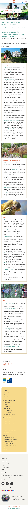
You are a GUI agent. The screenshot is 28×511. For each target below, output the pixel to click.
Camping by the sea (8, 420)
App (3, 469)
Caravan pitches (7, 412)
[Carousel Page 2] (11, 296)
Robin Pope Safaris (8, 396)
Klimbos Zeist (7, 328)
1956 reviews (6, 366)
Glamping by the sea (8, 443)
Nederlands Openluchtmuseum (11, 120)
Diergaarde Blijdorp (8, 269)
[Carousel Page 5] (15, 296)
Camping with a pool (9, 441)
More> (5, 449)
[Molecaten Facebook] (2, 483)
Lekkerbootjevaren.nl (9, 319)
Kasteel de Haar (7, 100)
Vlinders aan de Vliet (9, 276)
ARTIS (5, 262)
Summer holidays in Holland (10, 439)
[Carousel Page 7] (18, 296)
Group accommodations (9, 414)
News (3, 465)
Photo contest (5, 467)
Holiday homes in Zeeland (10, 430)
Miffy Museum (7, 67)
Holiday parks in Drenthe (10, 422)
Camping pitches (8, 410)
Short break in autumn (9, 447)
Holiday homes (7, 402)
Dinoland (6, 192)
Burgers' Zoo (7, 236)
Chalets (5, 404)
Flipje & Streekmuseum (9, 79)
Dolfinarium (7, 248)
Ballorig (6, 162)
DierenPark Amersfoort (9, 229)
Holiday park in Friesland (10, 428)
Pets (5, 394)
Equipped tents (7, 406)
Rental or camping (9, 27)
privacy (9, 508)
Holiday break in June (9, 437)
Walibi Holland (7, 187)
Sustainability (5, 463)
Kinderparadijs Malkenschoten (11, 176)
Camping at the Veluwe (9, 426)
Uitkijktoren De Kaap (9, 303)
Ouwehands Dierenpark (9, 219)
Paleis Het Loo (7, 114)
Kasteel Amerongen (8, 85)
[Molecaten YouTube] (11, 483)
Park (2, 27)
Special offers (7, 392)
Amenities (18, 27)
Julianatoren (14, 169)
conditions (18, 508)
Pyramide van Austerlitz (9, 308)
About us (4, 461)
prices (13, 508)
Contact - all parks (6, 479)
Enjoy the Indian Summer (10, 445)
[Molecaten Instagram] (7, 483)
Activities (24, 27)
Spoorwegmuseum (10, 71)
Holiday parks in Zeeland (9, 424)
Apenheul (6, 252)
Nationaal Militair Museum (10, 128)
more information (16, 348)
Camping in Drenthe (8, 432)
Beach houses (7, 408)
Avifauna (11, 257)
